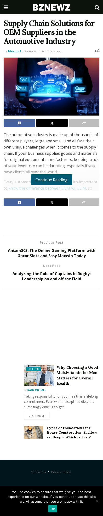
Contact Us (38, 472)
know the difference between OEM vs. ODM (47, 188)
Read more (37, 416)
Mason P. (15, 51)
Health (33, 369)
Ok (53, 509)
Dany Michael (36, 390)
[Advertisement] (51, 220)
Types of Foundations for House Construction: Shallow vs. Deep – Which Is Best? (72, 432)
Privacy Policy (61, 472)
